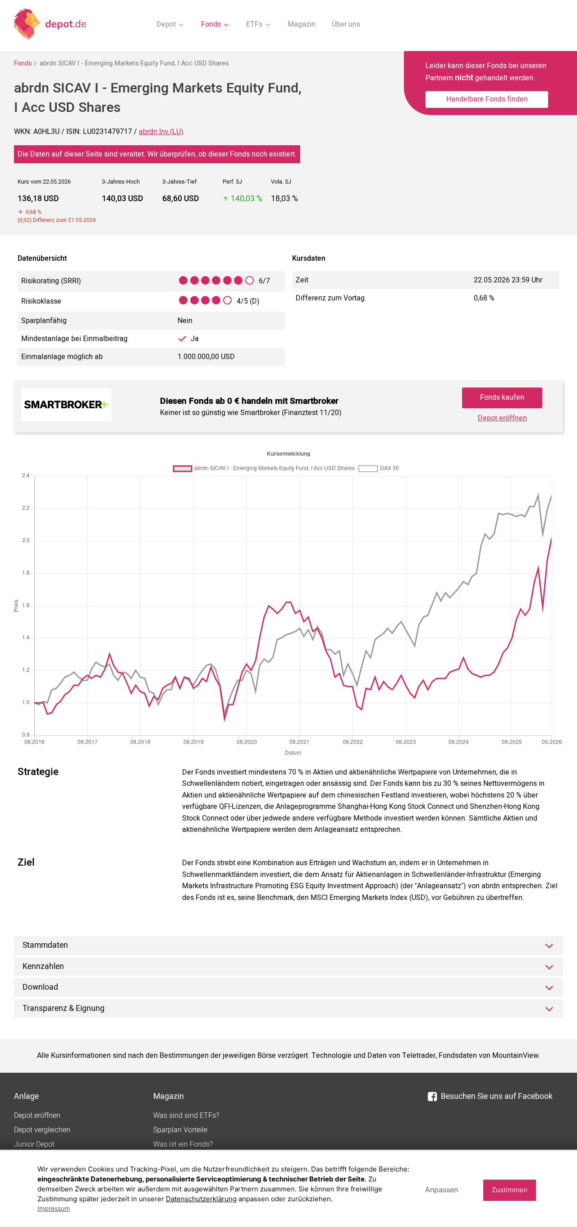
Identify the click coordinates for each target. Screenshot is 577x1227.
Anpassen (441, 1189)
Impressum (53, 1208)
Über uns (346, 24)
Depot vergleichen (42, 1130)
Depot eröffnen (502, 418)
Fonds (23, 63)
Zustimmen (509, 1189)
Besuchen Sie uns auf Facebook (497, 1096)
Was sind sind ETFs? (186, 1115)
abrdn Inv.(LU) (161, 131)
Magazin (302, 24)
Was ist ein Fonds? (183, 1144)
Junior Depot (34, 1144)
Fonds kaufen (502, 397)
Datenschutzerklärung (201, 1199)
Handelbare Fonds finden (487, 99)
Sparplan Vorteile (180, 1130)
